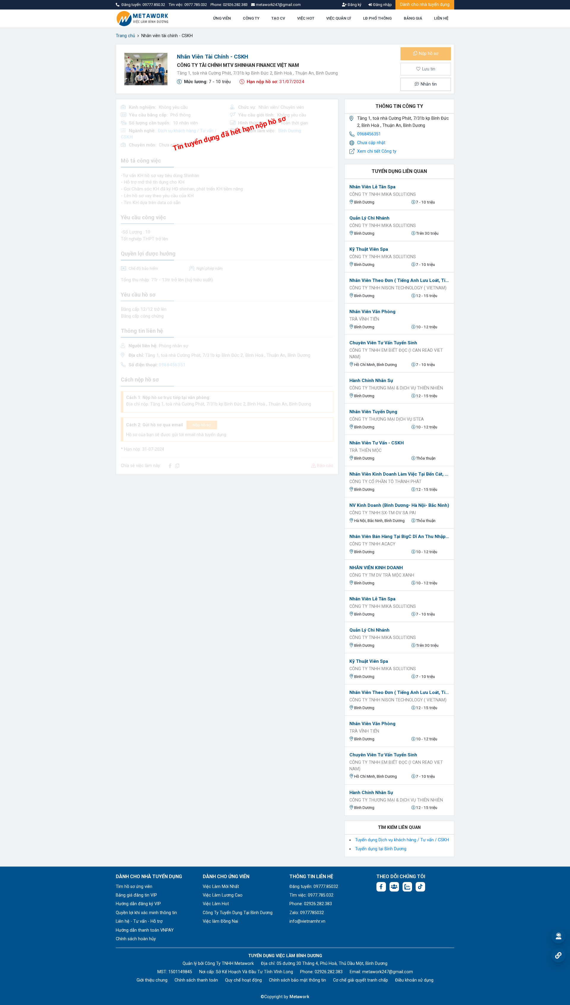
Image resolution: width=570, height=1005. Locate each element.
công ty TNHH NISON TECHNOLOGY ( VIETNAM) (397, 288)
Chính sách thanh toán (196, 980)
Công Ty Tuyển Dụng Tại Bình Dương (238, 912)
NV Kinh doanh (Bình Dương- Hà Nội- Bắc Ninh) (399, 505)
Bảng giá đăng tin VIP (136, 895)
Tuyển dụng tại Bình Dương (380, 848)
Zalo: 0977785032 (306, 912)
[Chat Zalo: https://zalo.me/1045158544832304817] (407, 887)
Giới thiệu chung (152, 980)
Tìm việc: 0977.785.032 (311, 895)
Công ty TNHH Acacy (372, 544)
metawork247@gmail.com (387, 971)
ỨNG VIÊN (222, 18)
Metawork (299, 996)
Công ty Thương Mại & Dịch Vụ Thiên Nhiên (396, 388)
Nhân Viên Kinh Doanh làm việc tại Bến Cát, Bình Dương (399, 474)
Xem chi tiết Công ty (376, 151)
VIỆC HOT (305, 18)
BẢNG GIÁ (413, 18)
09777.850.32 (154, 4)
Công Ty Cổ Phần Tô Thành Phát (385, 481)
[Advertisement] (227, 521)
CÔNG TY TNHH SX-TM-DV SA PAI (382, 512)
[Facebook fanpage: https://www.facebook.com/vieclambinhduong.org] (381, 887)
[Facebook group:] (394, 887)
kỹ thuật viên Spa (368, 249)
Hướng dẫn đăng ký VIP (138, 903)
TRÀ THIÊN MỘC (365, 450)
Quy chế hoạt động (243, 980)
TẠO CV (278, 18)
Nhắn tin (428, 84)
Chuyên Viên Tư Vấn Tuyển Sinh (383, 342)
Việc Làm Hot (216, 903)
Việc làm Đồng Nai (220, 921)
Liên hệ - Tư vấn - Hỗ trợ (139, 921)
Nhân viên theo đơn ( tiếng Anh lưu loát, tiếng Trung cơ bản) (399, 280)
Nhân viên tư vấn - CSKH (376, 443)
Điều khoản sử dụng (414, 980)
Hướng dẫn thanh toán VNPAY (145, 930)
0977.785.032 (196, 4)
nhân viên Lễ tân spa (372, 187)
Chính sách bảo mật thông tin (297, 980)
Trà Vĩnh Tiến (364, 319)
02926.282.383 (235, 4)
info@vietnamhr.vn (307, 921)
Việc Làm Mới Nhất (221, 886)
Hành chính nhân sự (371, 380)
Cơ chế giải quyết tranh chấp (360, 980)
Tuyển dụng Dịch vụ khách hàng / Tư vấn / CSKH (402, 840)
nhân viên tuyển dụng (373, 411)
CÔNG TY (251, 18)
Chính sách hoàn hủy (136, 938)
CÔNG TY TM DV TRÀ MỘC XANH (381, 575)
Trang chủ (125, 35)
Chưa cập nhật (371, 142)
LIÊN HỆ (441, 18)
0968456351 (369, 134)
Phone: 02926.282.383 (310, 903)
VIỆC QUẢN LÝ (338, 18)
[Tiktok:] (420, 887)
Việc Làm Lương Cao (223, 895)
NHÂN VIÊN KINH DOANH (376, 567)
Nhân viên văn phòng (372, 311)
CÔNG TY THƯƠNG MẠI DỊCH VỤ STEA (386, 419)
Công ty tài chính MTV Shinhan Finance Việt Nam (238, 65)
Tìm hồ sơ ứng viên (134, 886)
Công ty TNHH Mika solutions (382, 194)
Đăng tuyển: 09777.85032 (313, 886)
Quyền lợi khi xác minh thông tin (146, 912)
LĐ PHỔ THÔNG (377, 18)
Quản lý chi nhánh (369, 218)
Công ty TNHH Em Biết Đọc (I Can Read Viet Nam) (396, 353)
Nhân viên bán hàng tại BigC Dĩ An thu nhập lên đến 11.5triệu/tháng (399, 536)
